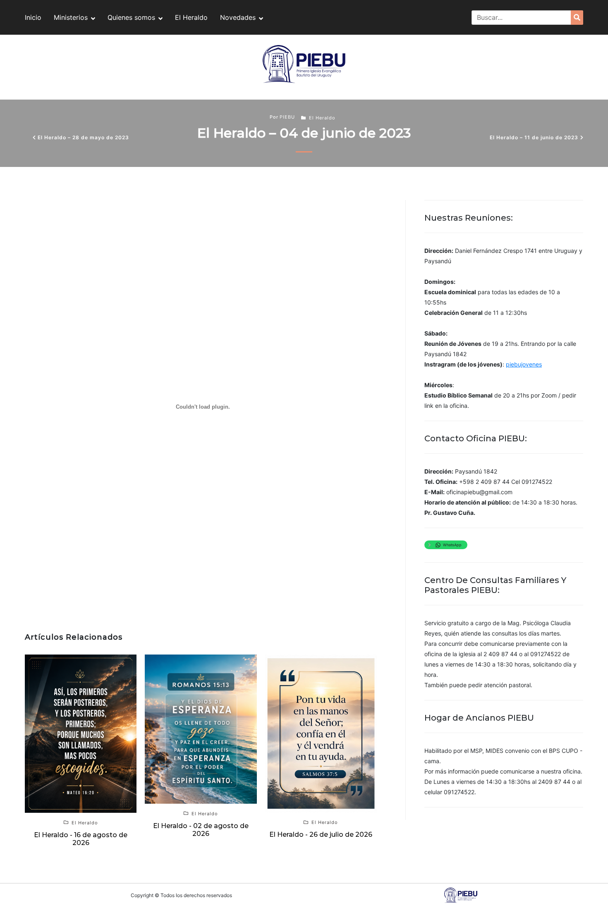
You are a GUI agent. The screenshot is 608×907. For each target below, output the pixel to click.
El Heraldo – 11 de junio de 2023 (534, 137)
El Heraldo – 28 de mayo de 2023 (83, 137)
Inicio (33, 17)
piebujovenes (524, 364)
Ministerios (71, 17)
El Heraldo (191, 17)
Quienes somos (131, 17)
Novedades (238, 17)
